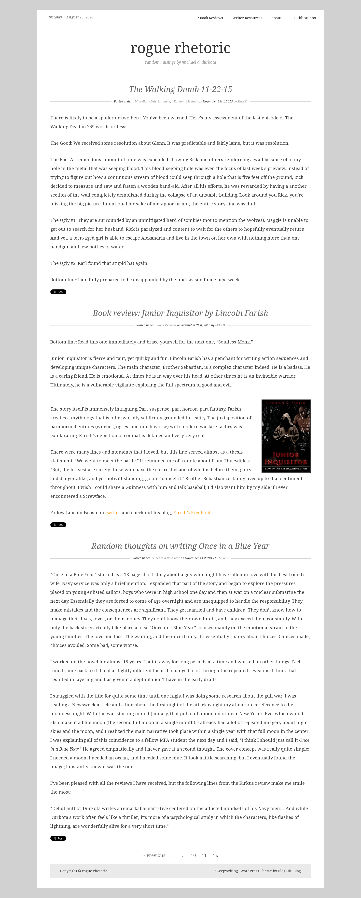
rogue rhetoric (180, 48)
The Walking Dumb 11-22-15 (180, 89)
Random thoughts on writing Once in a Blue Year (181, 546)
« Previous (154, 855)
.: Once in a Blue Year (165, 558)
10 (193, 855)
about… (278, 18)
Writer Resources (247, 18)
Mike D (242, 101)
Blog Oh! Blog (289, 871)
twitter (113, 512)
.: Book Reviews (210, 18)
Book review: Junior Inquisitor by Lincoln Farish (180, 313)
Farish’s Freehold (191, 512)
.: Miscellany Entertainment (151, 101)
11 (204, 855)
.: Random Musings (185, 101)
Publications (305, 18)
